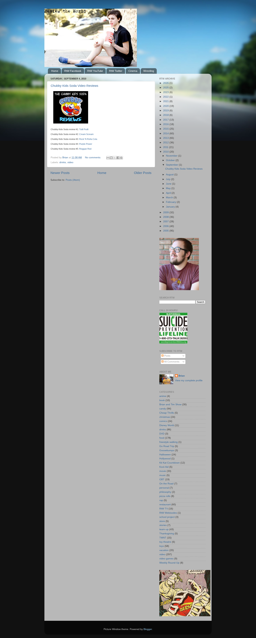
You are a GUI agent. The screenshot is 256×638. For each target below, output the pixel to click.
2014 (166, 133)
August (170, 174)
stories (163, 525)
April (169, 193)
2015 (166, 128)
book (162, 400)
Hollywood (165, 458)
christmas (164, 417)
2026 (166, 83)
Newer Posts (60, 173)
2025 (166, 87)
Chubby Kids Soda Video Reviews (74, 85)
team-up (164, 529)
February (171, 202)
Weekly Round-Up (169, 562)
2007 (166, 221)
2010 (166, 151)
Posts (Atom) (73, 180)
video (70, 162)
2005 (166, 230)
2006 (166, 226)
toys (161, 546)
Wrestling (148, 70)
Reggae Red (85, 149)
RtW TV (163, 508)
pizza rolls (164, 496)
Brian (182, 375)
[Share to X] (114, 158)
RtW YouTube (95, 70)
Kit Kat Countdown (169, 462)
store (162, 521)
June (169, 183)
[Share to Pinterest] (121, 158)
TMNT (162, 537)
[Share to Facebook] (118, 158)
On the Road (166, 483)
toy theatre (165, 542)
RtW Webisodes (168, 513)
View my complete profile (189, 380)
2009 (166, 212)
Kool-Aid (164, 467)
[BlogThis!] (111, 158)
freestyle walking (168, 442)
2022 (166, 96)
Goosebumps (166, 450)
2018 (166, 115)
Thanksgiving (166, 533)
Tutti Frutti (83, 129)
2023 (166, 92)
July (168, 179)
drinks (62, 162)
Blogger (147, 629)
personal (164, 488)
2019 (166, 110)
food (161, 438)
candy (162, 408)
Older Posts (143, 173)
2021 (166, 101)
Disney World (166, 425)
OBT (161, 479)
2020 (166, 106)
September (172, 165)
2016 (166, 124)
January (171, 206)
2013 (166, 138)
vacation (164, 550)
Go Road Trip (166, 446)
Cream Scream (86, 134)
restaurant (165, 504)
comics (163, 421)
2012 (166, 142)
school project (167, 517)
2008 (166, 217)
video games (166, 558)
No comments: (93, 157)
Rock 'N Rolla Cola (88, 139)
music (162, 475)
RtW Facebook (72, 70)
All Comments (171, 361)
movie (162, 471)
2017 (166, 119)
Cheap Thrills (166, 413)
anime (162, 396)
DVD (161, 433)
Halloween (165, 454)
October (171, 160)
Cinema (132, 70)
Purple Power (85, 144)
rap (161, 500)
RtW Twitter (115, 70)
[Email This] (108, 158)
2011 (166, 147)
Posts (167, 355)
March (170, 197)
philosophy (165, 492)
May (168, 188)
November (172, 155)
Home (54, 70)
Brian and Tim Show (170, 404)
